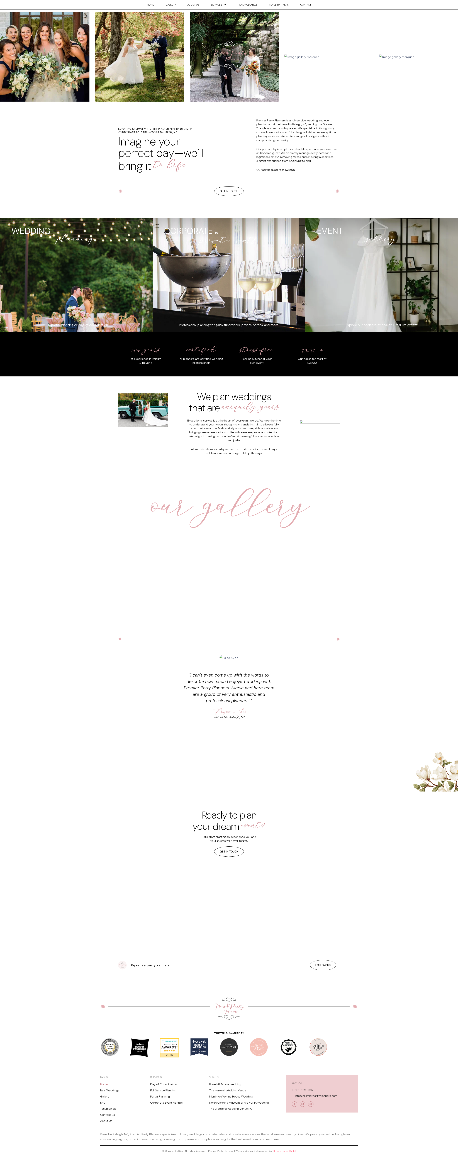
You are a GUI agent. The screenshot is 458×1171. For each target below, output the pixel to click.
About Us (106, 1121)
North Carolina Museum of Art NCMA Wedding (239, 1102)
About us (193, 4)
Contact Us (107, 1115)
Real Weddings (247, 4)
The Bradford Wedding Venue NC (230, 1109)
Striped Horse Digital (284, 1151)
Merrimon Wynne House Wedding (231, 1096)
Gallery (170, 4)
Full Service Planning (163, 1090)
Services (216, 4)
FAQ (102, 1102)
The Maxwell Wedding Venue (227, 1090)
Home (150, 4)
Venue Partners (279, 4)
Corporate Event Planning (167, 1102)
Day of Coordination (163, 1084)
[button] (219, 639)
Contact (305, 4)
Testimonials (108, 1109)
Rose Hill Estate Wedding (225, 1084)
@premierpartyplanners (150, 965)
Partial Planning (160, 1096)
